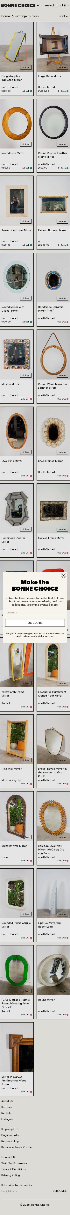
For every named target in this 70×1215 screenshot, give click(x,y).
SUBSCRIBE (34, 623)
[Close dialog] (63, 575)
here (51, 636)
